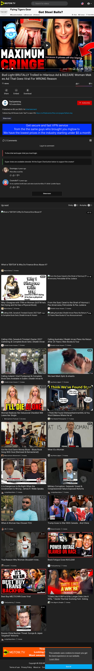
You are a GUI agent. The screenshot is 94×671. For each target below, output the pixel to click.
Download (27, 94)
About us (36, 667)
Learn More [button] (54, 659)
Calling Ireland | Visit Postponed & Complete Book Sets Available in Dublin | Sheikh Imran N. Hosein (22, 378)
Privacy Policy (26, 667)
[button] (82, 3)
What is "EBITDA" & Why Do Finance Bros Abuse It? (24, 264)
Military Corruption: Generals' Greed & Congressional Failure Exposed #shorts (66, 487)
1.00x (70, 69)
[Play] (3, 69)
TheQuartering (15, 101)
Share (6, 94)
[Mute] (82, 69)
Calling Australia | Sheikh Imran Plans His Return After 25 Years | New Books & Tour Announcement (69, 341)
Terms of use (14, 667)
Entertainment (31, 109)
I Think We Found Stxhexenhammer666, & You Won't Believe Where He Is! (69, 414)
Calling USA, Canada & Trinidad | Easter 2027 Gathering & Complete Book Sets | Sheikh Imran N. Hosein (23, 341)
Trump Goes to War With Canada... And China (68, 523)
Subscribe (86, 103)
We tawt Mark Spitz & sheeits (61, 376)
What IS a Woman (56, 449)
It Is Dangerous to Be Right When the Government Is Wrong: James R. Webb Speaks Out (22, 488)
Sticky (70, 205)
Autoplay (83, 205)
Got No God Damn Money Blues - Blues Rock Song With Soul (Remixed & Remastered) (21, 450)
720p (86, 69)
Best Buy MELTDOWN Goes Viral (16, 596)
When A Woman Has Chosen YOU (16, 523)
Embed (16, 94)
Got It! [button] (68, 667)
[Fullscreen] (90, 69)
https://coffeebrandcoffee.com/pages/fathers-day (54, 113)
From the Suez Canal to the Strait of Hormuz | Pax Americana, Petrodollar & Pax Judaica (68, 303)
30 (73, 68)
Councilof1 (14, 180)
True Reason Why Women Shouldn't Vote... (20, 559)
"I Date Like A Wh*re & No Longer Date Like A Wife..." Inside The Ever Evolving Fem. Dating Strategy (68, 599)
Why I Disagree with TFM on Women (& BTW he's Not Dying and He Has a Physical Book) (23, 303)
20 (78, 68)
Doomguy (14, 168)
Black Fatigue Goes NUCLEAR (61, 559)
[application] (47, 45)
